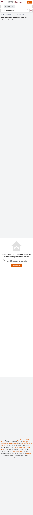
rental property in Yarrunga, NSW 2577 (15, 441)
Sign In (29, 2)
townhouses (15, 444)
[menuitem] (15, 10)
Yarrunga (21, 14)
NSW (14, 14)
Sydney (28, 453)
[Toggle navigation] (2, 2)
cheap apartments (20, 447)
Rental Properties (6, 14)
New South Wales (18, 451)
